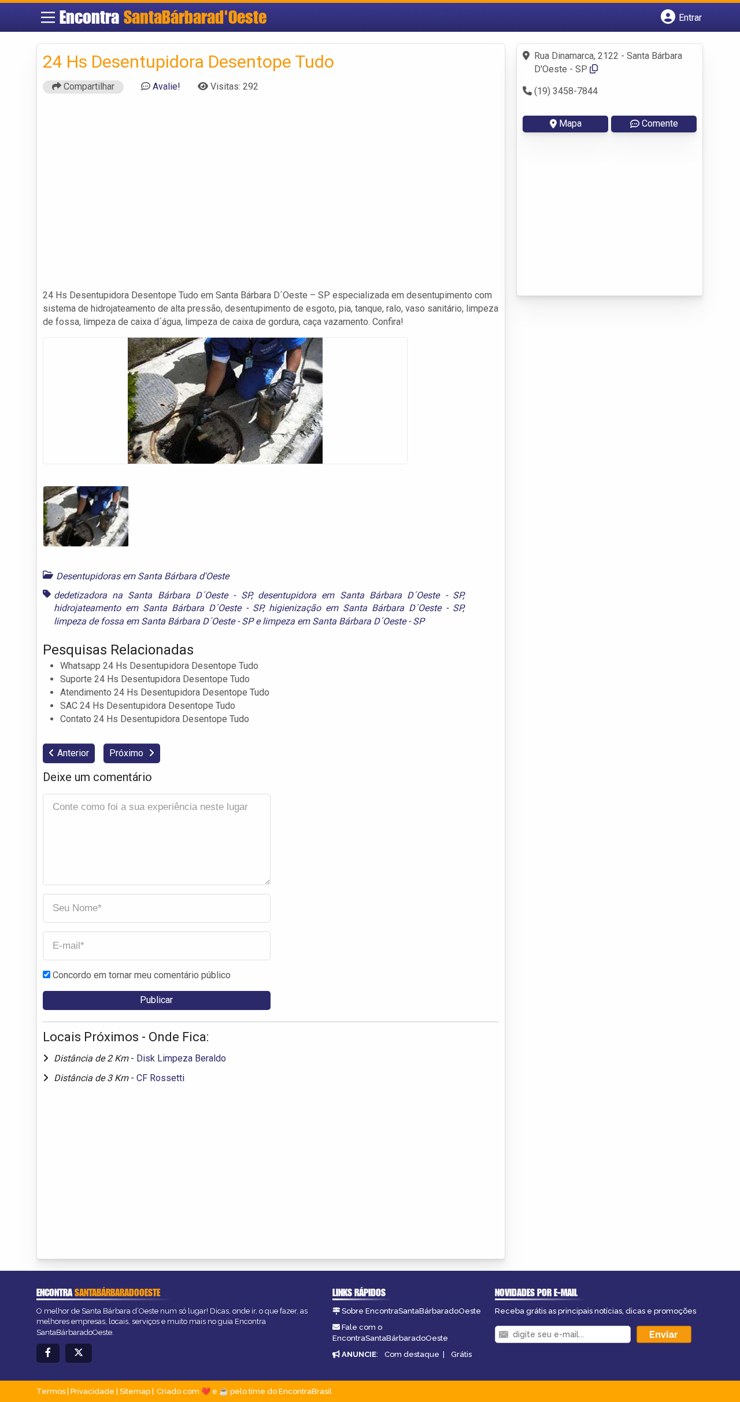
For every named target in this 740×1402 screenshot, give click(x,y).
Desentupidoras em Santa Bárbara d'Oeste (142, 576)
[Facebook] (48, 1353)
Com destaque (411, 1354)
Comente (660, 123)
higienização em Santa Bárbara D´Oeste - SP (365, 607)
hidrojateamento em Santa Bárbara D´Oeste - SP (158, 607)
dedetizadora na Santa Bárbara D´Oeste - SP (152, 595)
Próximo (127, 753)
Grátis (461, 1354)
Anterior (73, 753)
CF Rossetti (160, 1077)
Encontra (163, 16)
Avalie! (166, 86)
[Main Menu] (48, 17)
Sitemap (135, 1391)
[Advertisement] (271, 197)
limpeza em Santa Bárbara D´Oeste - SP (343, 621)
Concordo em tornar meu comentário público (142, 975)
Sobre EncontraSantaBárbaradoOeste (411, 1311)
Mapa (570, 123)
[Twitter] (78, 1353)
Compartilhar (87, 86)
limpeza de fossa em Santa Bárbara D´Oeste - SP (153, 621)
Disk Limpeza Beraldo (181, 1058)
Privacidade (92, 1391)
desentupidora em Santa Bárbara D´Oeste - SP (360, 595)
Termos (50, 1391)
